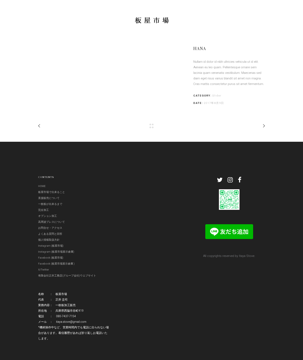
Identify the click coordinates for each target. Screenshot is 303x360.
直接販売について (49, 198)
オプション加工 (47, 216)
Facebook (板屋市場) (50, 258)
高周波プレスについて (51, 222)
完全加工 (43, 210)
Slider (217, 96)
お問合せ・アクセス (50, 228)
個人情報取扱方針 (49, 240)
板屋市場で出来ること (51, 192)
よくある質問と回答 (50, 234)
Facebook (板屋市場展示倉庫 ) (56, 264)
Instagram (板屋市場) (50, 246)
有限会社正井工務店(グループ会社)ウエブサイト (67, 276)
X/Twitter (43, 270)
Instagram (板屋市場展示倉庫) (56, 252)
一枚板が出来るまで (50, 204)
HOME (42, 186)
